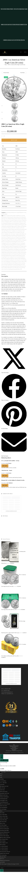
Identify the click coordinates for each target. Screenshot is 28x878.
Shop (14, 744)
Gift (6, 212)
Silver (1, 810)
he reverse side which (15, 322)
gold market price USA (5, 249)
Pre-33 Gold (2, 788)
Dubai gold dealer (16, 235)
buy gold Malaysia (22, 226)
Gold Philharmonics (4, 802)
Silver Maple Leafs (4, 842)
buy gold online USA (9, 229)
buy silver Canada (11, 230)
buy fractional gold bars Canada (16, 223)
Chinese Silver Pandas (4, 835)
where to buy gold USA (20, 267)
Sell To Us (2, 858)
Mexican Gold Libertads (5, 803)
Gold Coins (16, 212)
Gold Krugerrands (3, 798)
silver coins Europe (12, 261)
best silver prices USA (20, 220)
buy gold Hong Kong (9, 226)
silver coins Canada (4, 261)
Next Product (22, 72)
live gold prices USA (15, 252)
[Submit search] (1, 870)
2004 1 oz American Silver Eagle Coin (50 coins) (16, 64)
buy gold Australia (6, 224)
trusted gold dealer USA (17, 266)
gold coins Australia (11, 241)
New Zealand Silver (4, 839)
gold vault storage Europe (21, 249)
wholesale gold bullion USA (17, 269)
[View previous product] (2, 73)
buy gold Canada (13, 224)
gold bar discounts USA (13, 237)
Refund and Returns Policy (14, 745)
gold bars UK (5, 240)
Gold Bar (11, 212)
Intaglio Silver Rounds (4, 853)
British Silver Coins (4, 487)
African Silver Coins (4, 826)
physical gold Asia (17, 255)
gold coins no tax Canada (18, 243)
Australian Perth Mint (4, 830)
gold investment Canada (11, 247)
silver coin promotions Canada (6, 259)
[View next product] (26, 73)
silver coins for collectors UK (21, 261)
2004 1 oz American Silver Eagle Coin (10, 215)
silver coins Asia (15, 259)
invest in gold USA (4, 250)
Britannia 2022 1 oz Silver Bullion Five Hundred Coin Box (12, 480)
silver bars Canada (9, 256)
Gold (1, 777)
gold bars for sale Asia (15, 238)
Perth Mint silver (10, 255)
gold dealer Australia (8, 244)
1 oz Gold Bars (3, 780)
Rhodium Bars (3, 856)
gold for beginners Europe (11, 246)
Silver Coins (24, 212)
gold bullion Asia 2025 (12, 240)
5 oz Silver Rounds (4, 849)
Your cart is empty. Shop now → (6, 770)
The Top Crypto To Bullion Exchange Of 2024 (14, 750)
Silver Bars (20, 477)
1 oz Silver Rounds (4, 846)
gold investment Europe (20, 247)
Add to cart (14, 140)
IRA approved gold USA (7, 252)
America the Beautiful (4, 828)
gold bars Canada (20, 237)
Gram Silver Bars (3, 819)
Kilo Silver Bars (15, 477)
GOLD (9, 212)
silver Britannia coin (12, 258)
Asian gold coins (12, 217)
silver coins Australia (22, 259)
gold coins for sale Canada (9, 243)
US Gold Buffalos (3, 807)
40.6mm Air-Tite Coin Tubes (11, 301)
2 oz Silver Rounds (4, 848)
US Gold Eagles (3, 809)
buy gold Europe (20, 224)
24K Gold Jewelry (3, 791)
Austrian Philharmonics (5, 832)
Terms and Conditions (14, 748)
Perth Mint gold (4, 255)
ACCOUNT (14, 747)
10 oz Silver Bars (3, 814)
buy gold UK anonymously (18, 229)
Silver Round (2, 844)
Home (1, 773)
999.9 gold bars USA (5, 217)
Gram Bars (14, 467)
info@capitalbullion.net (8, 692)
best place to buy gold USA (10, 220)
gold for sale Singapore (20, 246)
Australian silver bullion (19, 217)
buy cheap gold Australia (5, 223)
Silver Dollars (3, 841)
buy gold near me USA (5, 227)
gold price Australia (13, 249)
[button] (14, 75)
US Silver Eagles (4, 214)
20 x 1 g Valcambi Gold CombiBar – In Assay (10, 460)
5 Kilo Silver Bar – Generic (6, 470)
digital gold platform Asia (8, 235)
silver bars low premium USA (18, 256)
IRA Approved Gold (4, 786)
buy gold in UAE (16, 226)
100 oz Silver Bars (3, 816)
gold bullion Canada (20, 240)
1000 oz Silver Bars (4, 818)
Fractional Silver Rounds (5, 851)
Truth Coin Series (3, 805)
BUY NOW (5, 465)
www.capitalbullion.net (9, 693)
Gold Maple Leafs (3, 800)
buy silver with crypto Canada (12, 233)
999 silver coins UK (21, 215)
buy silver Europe (17, 230)
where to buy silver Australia (6, 269)
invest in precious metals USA (14, 250)
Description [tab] (3, 274)
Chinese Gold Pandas (4, 796)
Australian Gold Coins (4, 793)
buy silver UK (16, 232)
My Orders (14, 749)
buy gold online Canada (14, 227)
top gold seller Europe (8, 266)
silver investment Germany (6, 264)
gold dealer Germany (16, 244)
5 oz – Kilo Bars (3, 782)
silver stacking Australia (15, 264)
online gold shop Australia (20, 253)
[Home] (3, 64)
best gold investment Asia (14, 218)
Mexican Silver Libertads (5, 837)
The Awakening (3, 855)
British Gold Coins (4, 795)
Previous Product (6, 72)
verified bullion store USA (11, 267)
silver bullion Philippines (20, 258)
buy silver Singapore (9, 232)
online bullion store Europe (11, 253)
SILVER (19, 212)
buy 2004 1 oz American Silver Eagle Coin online (17, 221)
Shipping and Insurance (14, 746)
